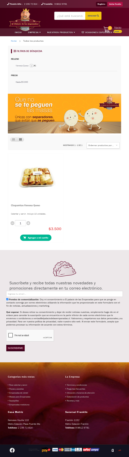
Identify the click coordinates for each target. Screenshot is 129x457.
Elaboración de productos (78, 396)
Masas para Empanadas (19, 396)
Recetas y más (73, 400)
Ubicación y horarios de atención (81, 392)
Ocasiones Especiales (98, 32)
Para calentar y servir (18, 385)
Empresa (33, 32)
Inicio (18, 32)
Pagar (117, 32)
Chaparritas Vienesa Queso (25, 205)
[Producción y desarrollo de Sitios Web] (112, 450)
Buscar (92, 15)
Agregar (37, 237)
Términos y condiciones (77, 385)
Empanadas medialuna (19, 404)
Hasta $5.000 (22, 82)
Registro (101, 4)
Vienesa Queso (26, 65)
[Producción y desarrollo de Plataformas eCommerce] (119, 450)
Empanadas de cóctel (18, 392)
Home (14, 41)
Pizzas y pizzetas (16, 389)
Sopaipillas (14, 400)
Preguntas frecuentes (76, 389)
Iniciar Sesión (115, 4)
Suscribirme (15, 348)
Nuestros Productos (60, 32)
